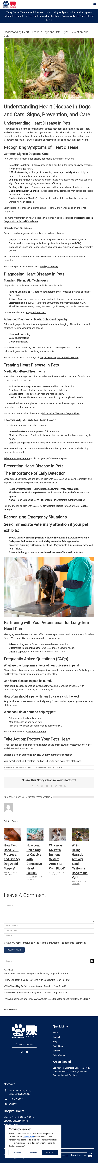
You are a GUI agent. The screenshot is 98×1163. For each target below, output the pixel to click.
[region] (33, 1141)
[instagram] (27, 1052)
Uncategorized (46, 767)
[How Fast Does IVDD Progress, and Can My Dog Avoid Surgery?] (12, 829)
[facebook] (22, 1052)
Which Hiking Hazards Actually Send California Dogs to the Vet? (37, 992)
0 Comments (57, 767)
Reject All (33, 1152)
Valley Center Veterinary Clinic (16, 767)
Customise (17, 1152)
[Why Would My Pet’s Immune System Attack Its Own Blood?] (57, 829)
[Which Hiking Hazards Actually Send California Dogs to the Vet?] (80, 829)
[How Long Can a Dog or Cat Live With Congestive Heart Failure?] (35, 829)
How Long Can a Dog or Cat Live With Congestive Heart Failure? (37, 980)
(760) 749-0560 (16, 1099)
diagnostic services (36, 312)
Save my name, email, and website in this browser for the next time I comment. (46, 942)
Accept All (50, 1152)
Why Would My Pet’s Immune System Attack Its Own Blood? (35, 986)
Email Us (13, 1104)
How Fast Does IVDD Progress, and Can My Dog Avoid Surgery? (37, 973)
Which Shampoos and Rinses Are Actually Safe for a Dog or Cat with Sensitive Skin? (47, 999)
